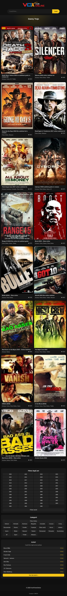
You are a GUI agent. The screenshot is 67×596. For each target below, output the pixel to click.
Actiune (7, 523)
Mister (15, 531)
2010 (10, 486)
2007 (56, 486)
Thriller (25, 534)
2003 (56, 488)
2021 (26, 477)
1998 (10, 494)
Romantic (51, 531)
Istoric (6, 531)
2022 (10, 477)
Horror (51, 527)
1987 (56, 500)
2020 (41, 477)
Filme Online (33, 521)
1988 (41, 500)
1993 (26, 497)
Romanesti (42, 531)
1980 (41, 506)
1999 (56, 491)
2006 (10, 488)
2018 (10, 480)
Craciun (51, 523)
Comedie (42, 523)
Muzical (25, 531)
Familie (25, 527)
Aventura (24, 523)
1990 (10, 500)
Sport (15, 534)
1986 (10, 503)
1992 (41, 497)
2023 (56, 474)
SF (7, 534)
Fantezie (33, 527)
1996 (41, 494)
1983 (56, 503)
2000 (41, 491)
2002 (10, 491)
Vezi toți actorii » (33, 575)
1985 (26, 503)
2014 (10, 483)
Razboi (33, 531)
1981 (26, 506)
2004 (41, 488)
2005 (26, 488)
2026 (10, 474)
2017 (26, 480)
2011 (57, 483)
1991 (56, 497)
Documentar (7, 527)
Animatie (15, 523)
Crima (60, 523)
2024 (41, 474)
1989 (26, 500)
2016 (41, 480)
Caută (55, 11)
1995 (56, 494)
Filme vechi (33, 510)
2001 (26, 491)
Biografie (33, 523)
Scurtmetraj (60, 531)
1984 (41, 503)
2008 (41, 486)
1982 (10, 506)
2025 (26, 474)
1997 (26, 494)
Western (33, 534)
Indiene (60, 527)
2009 (26, 486)
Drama (16, 527)
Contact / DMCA (33, 593)
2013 (26, 483)
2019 (56, 477)
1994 (10, 497)
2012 (41, 483)
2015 (56, 480)
